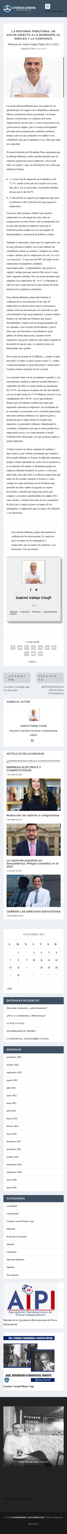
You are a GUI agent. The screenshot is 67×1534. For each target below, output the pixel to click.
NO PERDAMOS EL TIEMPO (21, 1031)
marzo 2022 (12, 1118)
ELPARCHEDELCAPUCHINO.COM (27, 1517)
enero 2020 (12, 1179)
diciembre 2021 (14, 1141)
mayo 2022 (11, 1103)
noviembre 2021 (14, 1149)
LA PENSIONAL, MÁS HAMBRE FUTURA (28, 1038)
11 (41, 959)
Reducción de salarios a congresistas (33, 815)
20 (56, 967)
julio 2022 (11, 1087)
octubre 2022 (13, 1064)
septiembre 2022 (14, 1072)
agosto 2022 (12, 1080)
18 (41, 967)
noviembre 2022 (14, 1057)
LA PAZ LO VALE (15, 1023)
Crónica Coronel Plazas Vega (20, 1221)
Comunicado (13, 1213)
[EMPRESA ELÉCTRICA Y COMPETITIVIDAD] (34, 761)
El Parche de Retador (17, 1236)
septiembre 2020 (14, 1172)
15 (18, 967)
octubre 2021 (13, 1156)
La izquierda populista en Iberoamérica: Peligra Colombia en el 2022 (33, 863)
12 (49, 959)
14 (10, 967)
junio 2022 (12, 1095)
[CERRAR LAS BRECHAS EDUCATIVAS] (34, 891)
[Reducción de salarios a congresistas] (34, 794)
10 (34, 959)
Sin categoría (13, 1275)
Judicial (10, 1244)
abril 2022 (11, 1110)
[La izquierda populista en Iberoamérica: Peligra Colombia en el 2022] (34, 839)
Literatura (11, 1251)
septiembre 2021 (14, 1164)
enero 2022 (12, 1133)
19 (49, 967)
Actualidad (12, 1206)
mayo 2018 (11, 1187)
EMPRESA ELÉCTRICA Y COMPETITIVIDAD (24, 769)
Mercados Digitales (15, 1259)
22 (18, 974)
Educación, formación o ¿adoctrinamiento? (27, 1008)
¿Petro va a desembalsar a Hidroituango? (26, 1015)
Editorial (11, 1228)
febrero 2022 (12, 1126)
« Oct (9, 988)
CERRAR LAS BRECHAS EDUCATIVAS (34, 911)
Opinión (25, 48)
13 (56, 959)
